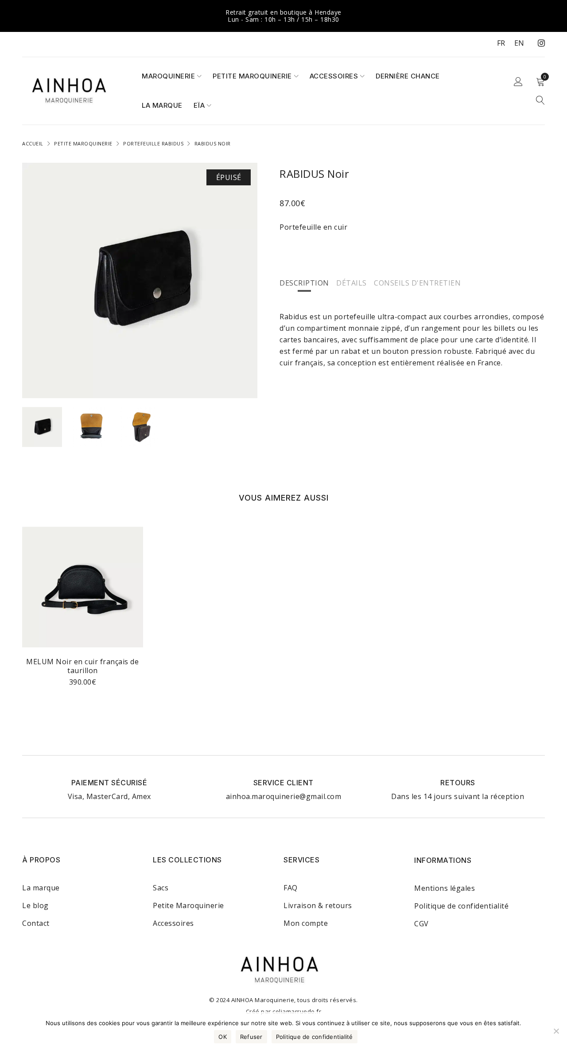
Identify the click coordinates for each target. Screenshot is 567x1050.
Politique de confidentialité (461, 906)
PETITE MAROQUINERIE (83, 143)
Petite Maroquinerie (188, 905)
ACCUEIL (32, 143)
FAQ (291, 888)
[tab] (304, 283)
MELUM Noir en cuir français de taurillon (82, 666)
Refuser (251, 1036)
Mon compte (306, 923)
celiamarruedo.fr (296, 1011)
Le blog (35, 905)
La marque (41, 888)
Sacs (160, 888)
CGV (421, 924)
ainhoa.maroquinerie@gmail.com (284, 796)
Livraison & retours (318, 905)
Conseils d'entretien (417, 283)
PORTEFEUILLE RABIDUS (153, 143)
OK (222, 1036)
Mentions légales (444, 888)
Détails (351, 283)
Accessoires (173, 923)
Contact (36, 923)
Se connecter (518, 82)
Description (304, 283)
